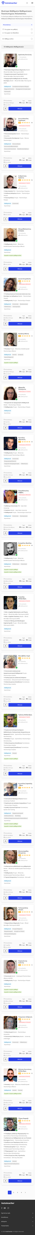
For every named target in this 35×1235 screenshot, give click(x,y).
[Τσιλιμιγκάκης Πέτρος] (5, 951)
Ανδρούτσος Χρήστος (22, 177)
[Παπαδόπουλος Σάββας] (5, 533)
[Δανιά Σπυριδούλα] (5, 324)
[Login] (27, 3)
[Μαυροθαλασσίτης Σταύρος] (5, 269)
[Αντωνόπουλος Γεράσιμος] (5, 166)
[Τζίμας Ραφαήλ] (5, 1181)
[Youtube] (5, 1208)
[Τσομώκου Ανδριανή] (5, 1059)
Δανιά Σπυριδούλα (24, 279)
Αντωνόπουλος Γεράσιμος (23, 119)
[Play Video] (5, 129)
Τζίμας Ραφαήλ (23, 1118)
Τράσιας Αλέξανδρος (25, 715)
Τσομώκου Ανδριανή (25, 1017)
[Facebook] (1, 1208)
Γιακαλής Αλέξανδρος (22, 598)
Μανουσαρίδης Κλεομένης (23, 852)
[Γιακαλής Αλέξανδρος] (5, 646)
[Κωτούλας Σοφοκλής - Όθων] (5, 841)
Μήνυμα (20, 108)
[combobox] (17, 24)
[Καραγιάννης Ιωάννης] (5, 1007)
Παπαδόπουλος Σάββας (23, 491)
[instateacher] (9, 1)
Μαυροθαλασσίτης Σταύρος (24, 230)
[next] (25, 1192)
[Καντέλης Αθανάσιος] (5, 481)
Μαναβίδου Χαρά (24, 656)
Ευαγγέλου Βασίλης (24, 543)
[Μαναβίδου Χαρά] (5, 705)
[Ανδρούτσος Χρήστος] (5, 219)
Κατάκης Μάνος (23, 334)
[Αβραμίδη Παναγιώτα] (5, 428)
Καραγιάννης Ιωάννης (22, 962)
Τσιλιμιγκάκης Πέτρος (23, 909)
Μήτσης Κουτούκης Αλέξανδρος (24, 1070)
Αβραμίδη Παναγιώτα (22, 388)
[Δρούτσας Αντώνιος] (5, 108)
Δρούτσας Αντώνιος (25, 55)
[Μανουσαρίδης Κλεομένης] (5, 898)
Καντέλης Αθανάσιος (21, 438)
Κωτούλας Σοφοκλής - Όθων (25, 784)
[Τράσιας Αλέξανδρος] (5, 773)
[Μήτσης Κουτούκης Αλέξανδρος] (5, 1108)
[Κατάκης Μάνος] (5, 377)
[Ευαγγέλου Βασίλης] (5, 587)
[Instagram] (8, 1208)
